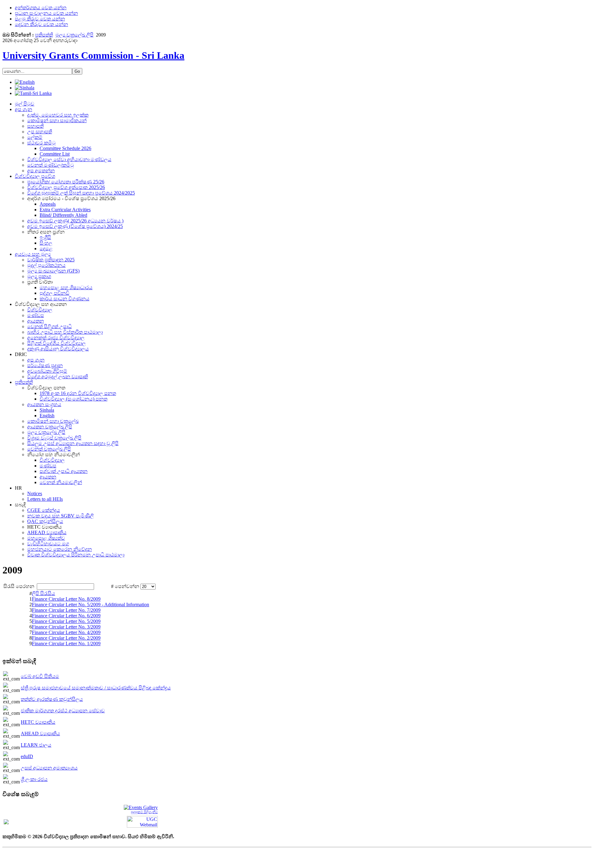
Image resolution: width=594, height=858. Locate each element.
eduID (27, 756)
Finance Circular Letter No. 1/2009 (66, 643)
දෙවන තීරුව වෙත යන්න (41, 24)
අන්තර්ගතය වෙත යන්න (41, 7)
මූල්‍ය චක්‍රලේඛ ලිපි (74, 34)
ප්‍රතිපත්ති (44, 34)
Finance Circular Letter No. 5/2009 (66, 621)
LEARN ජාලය (36, 745)
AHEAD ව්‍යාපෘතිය (40, 733)
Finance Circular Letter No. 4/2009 (66, 632)
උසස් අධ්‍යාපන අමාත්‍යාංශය (49, 767)
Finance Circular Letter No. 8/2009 (66, 599)
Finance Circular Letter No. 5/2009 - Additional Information (90, 604)
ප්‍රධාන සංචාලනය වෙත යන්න (46, 13)
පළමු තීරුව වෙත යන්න (40, 18)
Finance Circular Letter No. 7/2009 (66, 610)
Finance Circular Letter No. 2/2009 (66, 638)
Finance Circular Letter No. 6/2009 (66, 615)
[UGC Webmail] (142, 821)
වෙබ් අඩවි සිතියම (40, 676)
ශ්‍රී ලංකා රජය (34, 779)
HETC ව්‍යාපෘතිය (38, 722)
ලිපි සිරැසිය (43, 593)
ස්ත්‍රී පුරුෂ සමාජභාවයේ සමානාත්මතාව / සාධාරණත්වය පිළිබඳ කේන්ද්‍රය (96, 687)
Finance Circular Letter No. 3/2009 (66, 626)
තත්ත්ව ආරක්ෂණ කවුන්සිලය (52, 699)
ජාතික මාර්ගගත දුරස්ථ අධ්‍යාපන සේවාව (63, 710)
